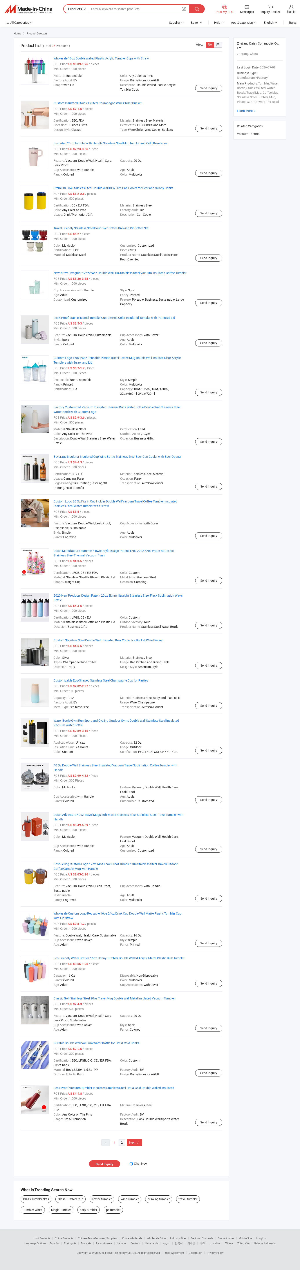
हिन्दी (202, 1243)
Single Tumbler (61, 1210)
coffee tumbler (102, 1199)
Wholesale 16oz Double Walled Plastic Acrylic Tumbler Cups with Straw (101, 58)
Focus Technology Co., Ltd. (121, 1252)
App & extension (242, 22)
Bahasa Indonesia (265, 1243)
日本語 (191, 1243)
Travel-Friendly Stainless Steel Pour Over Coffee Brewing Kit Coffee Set (101, 228)
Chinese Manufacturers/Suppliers (97, 1238)
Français (86, 1243)
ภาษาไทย (214, 1243)
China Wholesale (132, 1238)
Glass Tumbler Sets (36, 1199)
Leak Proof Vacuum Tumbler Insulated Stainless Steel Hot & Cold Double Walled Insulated (114, 1088)
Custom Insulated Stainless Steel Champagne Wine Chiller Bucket (98, 103)
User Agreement (174, 1252)
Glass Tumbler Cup (70, 1199)
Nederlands (151, 1243)
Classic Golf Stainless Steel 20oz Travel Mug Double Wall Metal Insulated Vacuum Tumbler (114, 998)
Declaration (195, 1252)
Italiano (121, 1243)
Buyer (195, 22)
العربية (166, 1243)
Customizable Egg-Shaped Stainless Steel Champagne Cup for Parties (101, 680)
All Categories (19, 22)
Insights (261, 1238)
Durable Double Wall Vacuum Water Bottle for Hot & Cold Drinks (96, 1043)
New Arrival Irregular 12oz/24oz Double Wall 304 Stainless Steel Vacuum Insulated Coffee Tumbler (120, 273)
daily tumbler (88, 1210)
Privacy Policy (215, 1252)
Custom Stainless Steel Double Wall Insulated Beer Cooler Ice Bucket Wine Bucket (108, 640)
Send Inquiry (208, 88)
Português (70, 1243)
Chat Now (141, 1163)
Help (217, 22)
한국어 (179, 1243)
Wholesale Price (156, 1238)
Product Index (226, 1238)
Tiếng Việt (243, 1243)
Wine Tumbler (130, 1199)
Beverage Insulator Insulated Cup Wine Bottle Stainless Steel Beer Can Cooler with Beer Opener (117, 456)
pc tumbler (113, 1210)
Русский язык (104, 1243)
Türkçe (229, 1243)
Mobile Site (245, 1238)
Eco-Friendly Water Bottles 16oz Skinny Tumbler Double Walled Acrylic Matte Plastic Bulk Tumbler (119, 958)
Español (54, 1243)
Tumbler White (32, 1210)
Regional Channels (202, 1238)
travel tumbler (188, 1199)
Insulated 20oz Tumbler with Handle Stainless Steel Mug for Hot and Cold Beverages (110, 143)
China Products (64, 1238)
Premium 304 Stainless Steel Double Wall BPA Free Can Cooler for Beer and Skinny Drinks (113, 188)
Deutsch (135, 1243)
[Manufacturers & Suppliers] (28, 9)
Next (134, 1142)
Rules (292, 22)
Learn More (247, 111)
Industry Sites (178, 1238)
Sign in (291, 11)
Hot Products (42, 1238)
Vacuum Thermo (248, 134)
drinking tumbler (159, 1199)
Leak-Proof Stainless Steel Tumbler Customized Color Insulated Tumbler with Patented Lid (114, 318)
